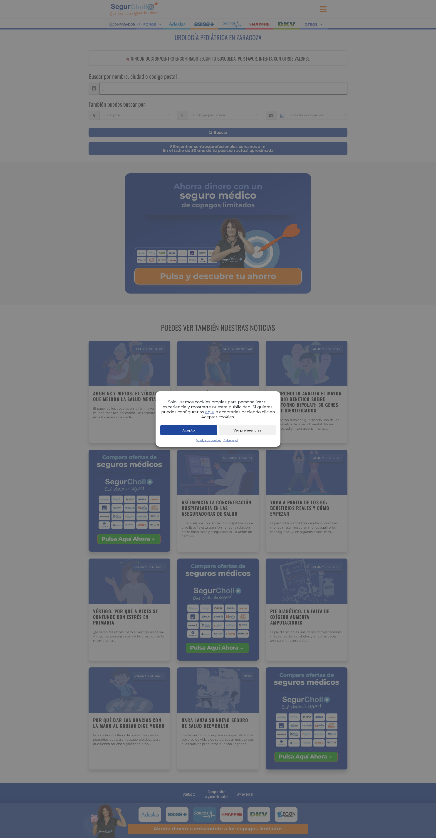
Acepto (188, 430)
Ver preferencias (247, 430)
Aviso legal (230, 440)
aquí (209, 411)
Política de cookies (208, 440)
